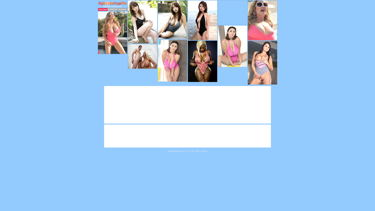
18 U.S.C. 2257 (189, 151)
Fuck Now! (122, 9)
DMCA (197, 151)
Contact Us (203, 151)
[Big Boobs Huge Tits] (112, 3)
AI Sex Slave (102, 9)
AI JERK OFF (112, 9)
